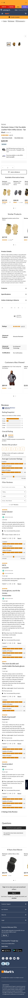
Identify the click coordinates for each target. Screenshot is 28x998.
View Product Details (7, 137)
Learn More (4, 946)
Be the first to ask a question (14, 828)
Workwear (11, 21)
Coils (3, 514)
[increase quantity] (12, 168)
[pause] (4, 3)
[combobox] (15, 500)
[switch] (16, 316)
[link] (7, 135)
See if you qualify (10, 156)
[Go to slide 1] (9, 44)
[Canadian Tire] (4, 6)
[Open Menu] (2, 14)
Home (5, 21)
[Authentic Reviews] (8, 408)
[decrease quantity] (2, 168)
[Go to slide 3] (19, 44)
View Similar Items (18, 137)
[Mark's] (18, 6)
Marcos (4, 766)
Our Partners (4, 909)
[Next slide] (26, 3)
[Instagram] (10, 958)
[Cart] (26, 13)
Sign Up (5, 935)
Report (19, 538)
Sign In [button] (14, 893)
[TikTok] (18, 958)
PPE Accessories (20, 21)
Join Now (14, 898)
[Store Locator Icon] (1, 10)
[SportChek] (11, 6)
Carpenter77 (5, 719)
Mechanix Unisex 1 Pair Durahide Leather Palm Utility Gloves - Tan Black (13, 129)
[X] (7, 958)
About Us (3, 914)
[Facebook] (3, 958)
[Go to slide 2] (14, 44)
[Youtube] (14, 958)
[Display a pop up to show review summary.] (10, 203)
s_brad (4, 668)
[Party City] (25, 6)
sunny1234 (5, 567)
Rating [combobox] (4, 492)
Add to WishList (15, 172)
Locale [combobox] (4, 496)
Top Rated (4, 144)
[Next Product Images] (25, 36)
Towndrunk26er (6, 595)
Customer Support (5, 904)
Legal (2, 920)
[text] (6, 203)
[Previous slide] (2, 3)
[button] (4, 449)
